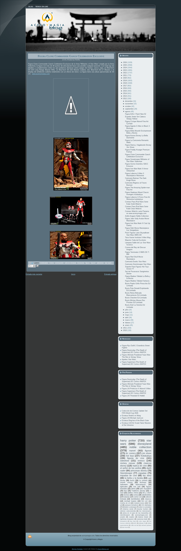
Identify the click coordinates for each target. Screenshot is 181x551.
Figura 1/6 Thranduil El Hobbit (133, 396)
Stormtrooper (126, 473)
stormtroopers (125, 515)
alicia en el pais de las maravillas (136, 513)
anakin (122, 517)
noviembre (129, 104)
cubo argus (142, 521)
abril (127, 318)
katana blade (143, 517)
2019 (125, 81)
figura (87, 263)
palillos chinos (133, 493)
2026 (125, 62)
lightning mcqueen (127, 519)
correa (135, 495)
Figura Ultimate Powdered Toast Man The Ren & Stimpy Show (136, 356)
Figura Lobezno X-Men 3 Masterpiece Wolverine (134, 174)
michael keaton (130, 501)
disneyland (144, 443)
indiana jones (139, 503)
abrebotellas (146, 495)
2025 (125, 65)
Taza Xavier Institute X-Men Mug (137, 237)
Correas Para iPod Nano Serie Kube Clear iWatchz (136, 208)
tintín (134, 523)
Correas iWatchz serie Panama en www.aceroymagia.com (137, 212)
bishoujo (143, 482)
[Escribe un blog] (29, 266)
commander (59, 263)
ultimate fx (142, 523)
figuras (148, 451)
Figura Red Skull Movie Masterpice (134, 258)
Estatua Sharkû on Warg (131, 416)
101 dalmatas (146, 505)
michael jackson (146, 525)
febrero (128, 323)
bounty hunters (142, 509)
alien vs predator (145, 507)
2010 (125, 330)
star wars (108, 263)
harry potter (128, 440)
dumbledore (135, 499)
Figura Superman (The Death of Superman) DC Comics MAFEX (134, 363)
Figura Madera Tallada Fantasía (137, 281)
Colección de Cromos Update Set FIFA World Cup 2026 (134, 412)
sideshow (100, 263)
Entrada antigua (110, 274)
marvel (132, 451)
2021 (125, 75)
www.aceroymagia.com (41, 74)
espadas (142, 473)
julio (127, 310)
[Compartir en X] (31, 266)
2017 (125, 86)
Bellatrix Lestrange (129, 507)
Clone (51, 263)
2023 (125, 70)
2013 (125, 96)
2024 (125, 68)
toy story (147, 475)
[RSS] (30, 536)
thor (125, 491)
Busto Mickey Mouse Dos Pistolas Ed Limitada (135, 301)
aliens (133, 489)
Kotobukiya (146, 456)
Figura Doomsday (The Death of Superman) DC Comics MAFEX (134, 351)
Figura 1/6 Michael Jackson (132, 418)
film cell (144, 501)
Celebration (44, 263)
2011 (125, 328)
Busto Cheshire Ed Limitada (136, 298)
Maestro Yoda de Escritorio (135, 240)
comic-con (138, 497)
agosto (128, 111)
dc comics (131, 453)
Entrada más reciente (34, 274)
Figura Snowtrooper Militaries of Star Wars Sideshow (137, 160)
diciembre (129, 101)
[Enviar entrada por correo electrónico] (37, 266)
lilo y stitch (147, 493)
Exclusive (81, 263)
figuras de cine (135, 458)
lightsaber (124, 487)
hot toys (130, 456)
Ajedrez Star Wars (129, 359)
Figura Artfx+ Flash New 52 (135, 114)
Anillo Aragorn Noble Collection (137, 216)
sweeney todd (142, 519)
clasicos (148, 499)
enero (127, 325)
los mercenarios (145, 511)
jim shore (146, 453)
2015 (125, 91)
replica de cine (140, 466)
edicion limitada (71, 263)
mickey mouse (127, 463)
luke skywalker (145, 489)
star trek (136, 487)
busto (132, 480)
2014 (125, 93)
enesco (141, 461)
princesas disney (139, 470)
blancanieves (141, 484)
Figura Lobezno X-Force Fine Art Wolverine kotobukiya (137, 198)
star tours (125, 527)
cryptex (131, 517)
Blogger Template (77, 549)
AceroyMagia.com (103, 549)
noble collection (140, 447)
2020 (125, 78)
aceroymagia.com (141, 515)
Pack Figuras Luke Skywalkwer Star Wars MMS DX (137, 234)
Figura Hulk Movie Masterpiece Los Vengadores (137, 229)
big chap (133, 521)
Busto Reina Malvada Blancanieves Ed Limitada (135, 294)
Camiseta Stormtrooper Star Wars (138, 264)
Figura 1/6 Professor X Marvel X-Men (136, 389)
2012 (125, 99)
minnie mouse (126, 482)
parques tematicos (131, 505)
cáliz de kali (134, 525)
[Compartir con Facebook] (34, 266)
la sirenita (143, 480)
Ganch (93, 263)
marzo (127, 320)
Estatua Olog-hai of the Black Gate (135, 420)
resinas (126, 495)
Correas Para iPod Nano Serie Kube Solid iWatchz (136, 203)
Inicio (73, 274)
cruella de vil (125, 503)
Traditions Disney (138, 491)
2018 (125, 83)
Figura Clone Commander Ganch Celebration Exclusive (71, 56)
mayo (127, 315)
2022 (125, 73)
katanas (127, 497)
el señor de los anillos (130, 468)
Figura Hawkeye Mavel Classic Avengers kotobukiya (137, 193)
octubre (128, 106)
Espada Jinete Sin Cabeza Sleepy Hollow (135, 118)
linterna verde (128, 509)
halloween (124, 484)
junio (127, 312)
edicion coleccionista (128, 511)
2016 (125, 88)
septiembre (129, 109)
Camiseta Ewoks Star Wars (135, 262)
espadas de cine (128, 475)
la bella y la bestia (134, 478)
